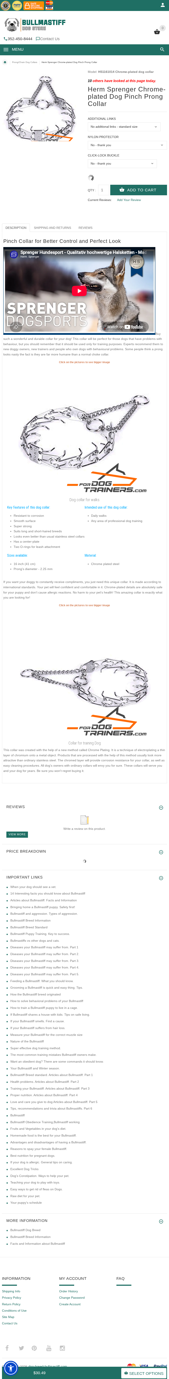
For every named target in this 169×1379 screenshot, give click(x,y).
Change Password (72, 1297)
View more (17, 834)
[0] (157, 34)
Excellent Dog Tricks (24, 1169)
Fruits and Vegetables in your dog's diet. (38, 1128)
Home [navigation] (5, 62)
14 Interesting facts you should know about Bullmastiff (47, 893)
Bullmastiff (17, 1115)
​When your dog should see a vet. (33, 887)
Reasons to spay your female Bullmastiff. (38, 1149)
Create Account (70, 1304)
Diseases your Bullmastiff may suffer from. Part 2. (44, 954)
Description (16, 228)
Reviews (85, 228)
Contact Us (50, 39)
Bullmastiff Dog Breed (25, 1230)
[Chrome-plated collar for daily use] (84, 430)
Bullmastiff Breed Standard (29, 927)
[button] (161, 49)
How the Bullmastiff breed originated (35, 994)
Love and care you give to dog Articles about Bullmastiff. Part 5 (53, 1102)
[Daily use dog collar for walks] (84, 673)
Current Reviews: (100, 200)
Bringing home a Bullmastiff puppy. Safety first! (42, 907)
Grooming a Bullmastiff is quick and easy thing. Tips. (46, 987)
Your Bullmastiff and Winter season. (35, 1068)
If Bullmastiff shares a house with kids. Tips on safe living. (50, 1014)
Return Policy (11, 1304)
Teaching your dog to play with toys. (35, 1182)
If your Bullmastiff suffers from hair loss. (37, 1028)
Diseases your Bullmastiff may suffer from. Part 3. (44, 961)
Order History (68, 1291)
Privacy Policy (11, 1297)
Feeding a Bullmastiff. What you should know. (41, 981)
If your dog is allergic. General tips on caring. (41, 1162)
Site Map (8, 1317)
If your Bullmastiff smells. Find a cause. (37, 1021)
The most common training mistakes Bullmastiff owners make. (53, 1054)
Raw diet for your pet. (25, 1196)
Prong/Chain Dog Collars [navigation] (24, 62)
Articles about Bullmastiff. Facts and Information (43, 900)
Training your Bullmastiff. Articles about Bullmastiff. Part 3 (50, 1088)
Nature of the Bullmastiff (27, 1041)
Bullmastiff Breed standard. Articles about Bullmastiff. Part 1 (51, 1075)
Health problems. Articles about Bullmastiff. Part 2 (44, 1081)
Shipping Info (11, 1291)
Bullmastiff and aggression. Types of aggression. (44, 913)
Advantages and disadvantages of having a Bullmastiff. (48, 1142)
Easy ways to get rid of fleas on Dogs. (36, 1189)
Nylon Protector (103, 137)
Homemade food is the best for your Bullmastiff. (43, 1135)
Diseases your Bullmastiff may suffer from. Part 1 (44, 947)
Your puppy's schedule (26, 1202)
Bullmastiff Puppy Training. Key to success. (40, 934)
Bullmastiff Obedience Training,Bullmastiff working (45, 1122)
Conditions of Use (14, 1310)
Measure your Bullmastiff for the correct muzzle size (46, 1034)
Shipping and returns (52, 228)
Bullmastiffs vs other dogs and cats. (35, 940)
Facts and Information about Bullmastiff (37, 1243)
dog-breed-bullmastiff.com (47, 1366)
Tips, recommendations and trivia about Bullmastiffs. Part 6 (51, 1108)
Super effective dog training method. (35, 1048)
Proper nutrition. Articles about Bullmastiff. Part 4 (44, 1095)
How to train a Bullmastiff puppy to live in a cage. (44, 1008)
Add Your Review (129, 200)
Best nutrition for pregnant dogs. (32, 1155)
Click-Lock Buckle (103, 155)
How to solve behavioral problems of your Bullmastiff (46, 1001)
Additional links (102, 118)
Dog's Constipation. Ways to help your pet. (39, 1176)
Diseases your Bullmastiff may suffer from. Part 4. (44, 967)
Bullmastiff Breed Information (30, 920)
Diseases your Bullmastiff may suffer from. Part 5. (44, 974)
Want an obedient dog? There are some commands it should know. (57, 1061)
